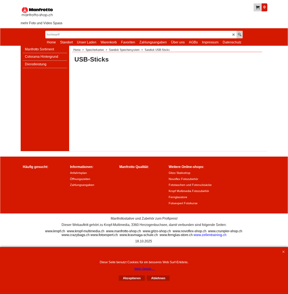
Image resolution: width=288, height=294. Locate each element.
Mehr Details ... (145, 268)
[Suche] (240, 34)
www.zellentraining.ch (210, 235)
